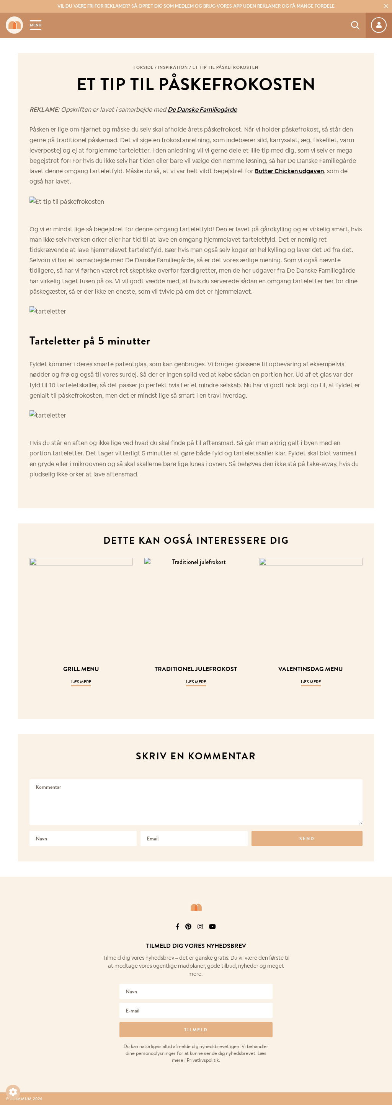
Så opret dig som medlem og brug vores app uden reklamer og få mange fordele (196, 6)
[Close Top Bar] (386, 6)
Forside (144, 67)
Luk (381, 936)
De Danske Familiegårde (202, 110)
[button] (13, 1092)
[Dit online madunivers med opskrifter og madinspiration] (14, 25)
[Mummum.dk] (196, 907)
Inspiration (173, 67)
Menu (35, 25)
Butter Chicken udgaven (289, 171)
